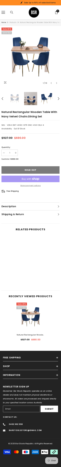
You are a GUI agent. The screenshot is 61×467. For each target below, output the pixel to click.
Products (13, 22)
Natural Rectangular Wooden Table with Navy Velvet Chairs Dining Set (30, 335)
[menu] (3, 12)
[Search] (11, 12)
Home (3, 22)
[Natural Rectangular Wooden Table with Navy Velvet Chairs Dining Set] (30, 317)
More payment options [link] (30, 185)
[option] (30, 57)
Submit (49, 408)
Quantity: (6, 147)
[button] (51, 83)
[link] (15, 277)
